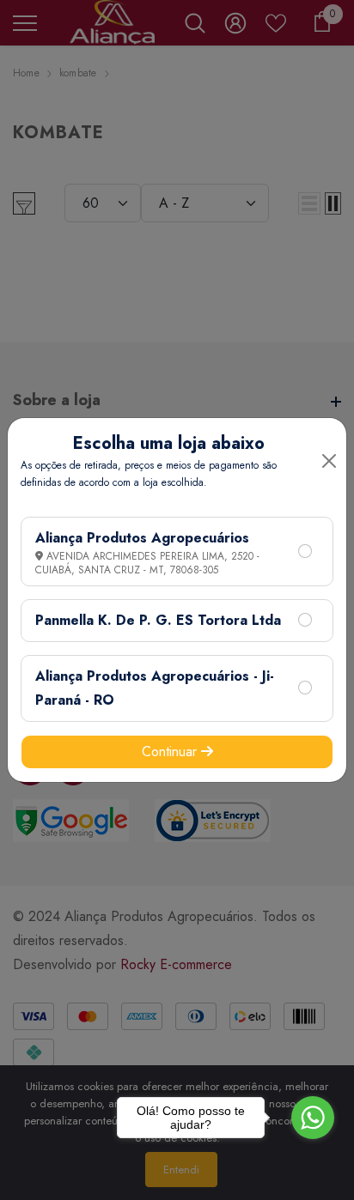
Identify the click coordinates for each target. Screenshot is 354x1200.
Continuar (171, 751)
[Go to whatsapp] (312, 1117)
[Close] (328, 461)
